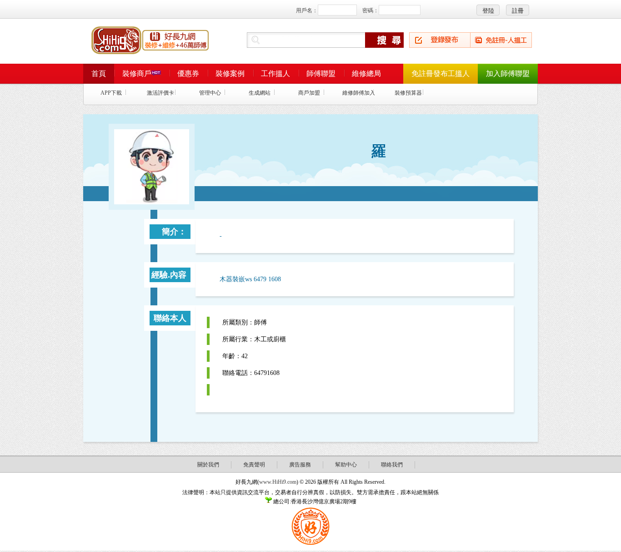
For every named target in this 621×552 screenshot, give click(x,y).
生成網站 (259, 93)
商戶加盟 (309, 93)
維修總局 (366, 73)
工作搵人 (275, 73)
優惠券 (188, 73)
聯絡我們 (392, 464)
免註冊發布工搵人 (440, 73)
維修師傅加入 (358, 93)
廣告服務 (300, 464)
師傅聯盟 (321, 73)
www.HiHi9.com (277, 482)
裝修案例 (230, 73)
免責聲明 (254, 464)
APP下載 (111, 93)
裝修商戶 (136, 73)
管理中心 (210, 93)
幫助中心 (346, 464)
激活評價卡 (160, 93)
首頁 (98, 73)
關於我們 (208, 464)
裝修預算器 (408, 93)
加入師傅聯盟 (508, 73)
